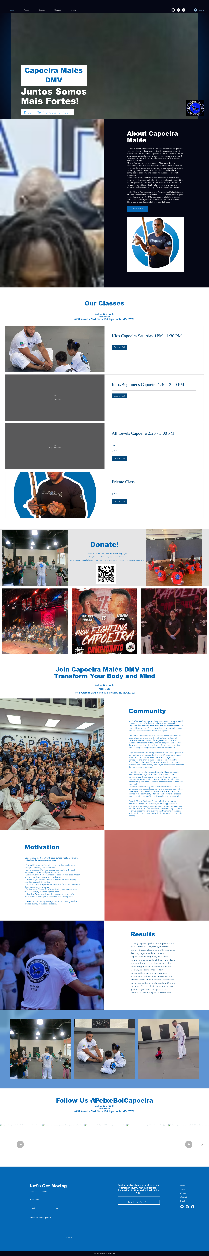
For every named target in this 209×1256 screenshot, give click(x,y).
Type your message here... (41, 1218)
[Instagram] (178, 10)
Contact (183, 1197)
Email (32, 1208)
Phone (55, 1208)
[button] (119, 347)
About (182, 1189)
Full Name (34, 1200)
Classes (183, 1193)
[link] (154, 336)
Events (182, 1201)
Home (182, 1185)
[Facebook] (183, 10)
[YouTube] (173, 10)
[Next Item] (202, 1144)
